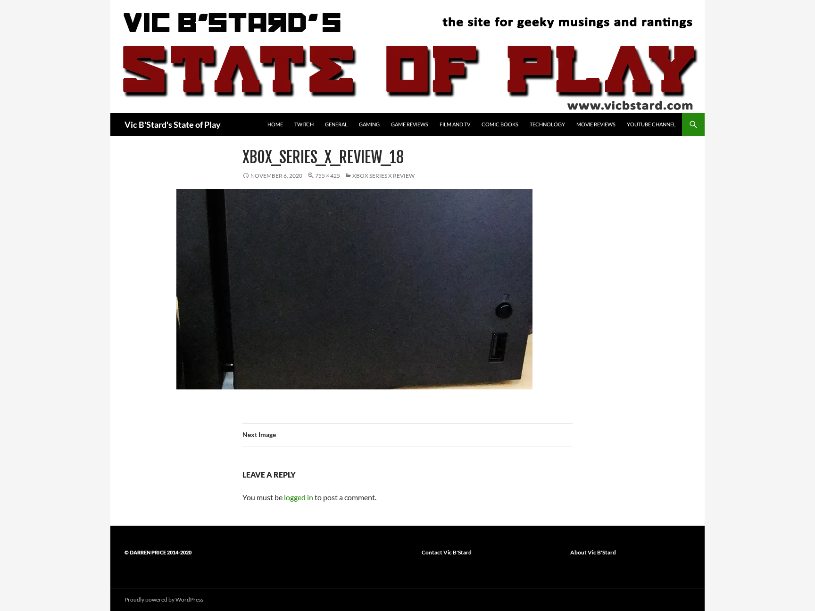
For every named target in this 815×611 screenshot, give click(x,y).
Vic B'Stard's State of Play (173, 124)
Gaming (369, 124)
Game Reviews (409, 124)
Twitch (304, 124)
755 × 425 (327, 175)
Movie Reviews (595, 124)
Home (275, 124)
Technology (547, 124)
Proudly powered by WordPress (164, 599)
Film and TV (455, 124)
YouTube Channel (651, 124)
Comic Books (500, 124)
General (336, 124)
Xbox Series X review (383, 175)
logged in (298, 497)
